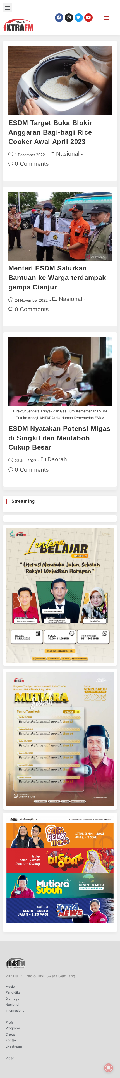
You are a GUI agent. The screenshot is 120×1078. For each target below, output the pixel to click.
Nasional (68, 153)
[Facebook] (59, 17)
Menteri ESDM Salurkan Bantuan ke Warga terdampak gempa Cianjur (57, 277)
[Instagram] (69, 17)
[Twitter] (79, 17)
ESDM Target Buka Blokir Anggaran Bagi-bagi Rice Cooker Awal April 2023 (50, 132)
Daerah (57, 459)
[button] (7, 7)
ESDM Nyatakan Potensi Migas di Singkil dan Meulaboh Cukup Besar (59, 438)
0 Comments (32, 163)
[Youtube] (88, 17)
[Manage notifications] (108, 1067)
